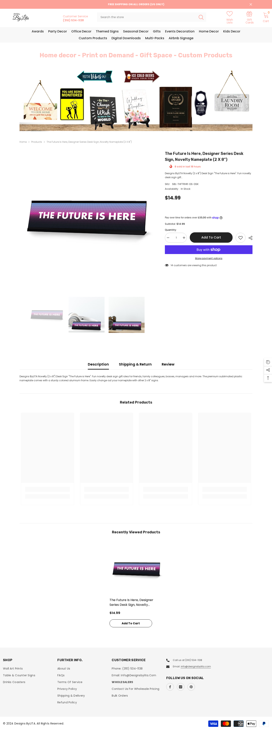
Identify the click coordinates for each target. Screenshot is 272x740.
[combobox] (146, 17)
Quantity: (171, 230)
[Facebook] (170, 687)
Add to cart (211, 237)
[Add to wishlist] (241, 238)
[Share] (249, 238)
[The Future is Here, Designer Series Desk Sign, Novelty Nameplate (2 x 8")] (136, 569)
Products (36, 142)
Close (250, 4)
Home (23, 142)
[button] (46, 100)
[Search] (151, 17)
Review (168, 364)
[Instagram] (180, 687)
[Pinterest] (191, 687)
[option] (136, 100)
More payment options (208, 258)
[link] (249, 17)
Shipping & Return (135, 364)
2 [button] (138, 122)
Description (98, 364)
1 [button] (134, 122)
